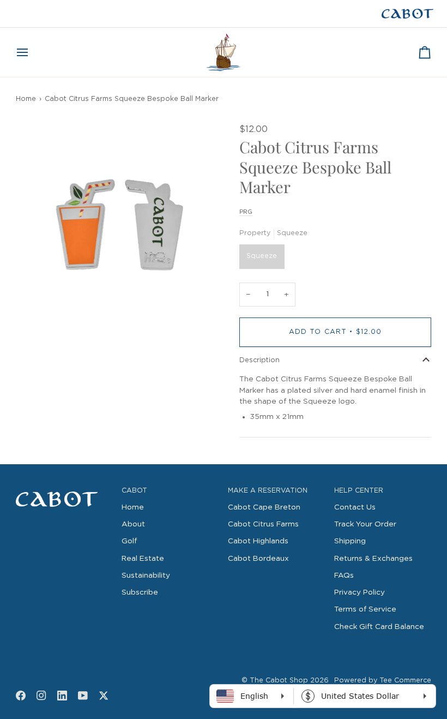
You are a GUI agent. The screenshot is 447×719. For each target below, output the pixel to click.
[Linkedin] (62, 695)
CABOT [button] (134, 490)
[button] (64, 489)
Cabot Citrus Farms (263, 524)
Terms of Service (365, 609)
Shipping (350, 541)
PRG (245, 212)
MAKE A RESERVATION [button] (267, 490)
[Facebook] (21, 695)
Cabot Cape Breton (264, 507)
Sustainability (146, 575)
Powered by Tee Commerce (382, 680)
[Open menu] (32, 52)
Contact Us (355, 507)
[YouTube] (83, 695)
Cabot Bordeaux (258, 558)
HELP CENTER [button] (358, 490)
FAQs (344, 575)
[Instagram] (41, 695)
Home (26, 99)
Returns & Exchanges (373, 558)
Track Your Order (365, 524)
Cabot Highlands (258, 541)
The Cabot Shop (279, 680)
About (133, 524)
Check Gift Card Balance (379, 627)
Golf (129, 541)
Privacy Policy (359, 592)
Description (259, 360)
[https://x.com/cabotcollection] (103, 695)
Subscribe (140, 592)
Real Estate (143, 558)
